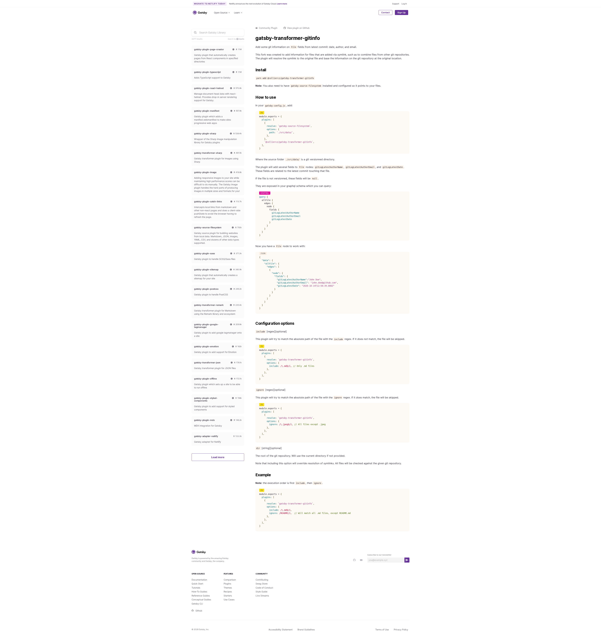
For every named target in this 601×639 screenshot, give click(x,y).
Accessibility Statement (281, 629)
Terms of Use (382, 629)
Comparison (230, 579)
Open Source (220, 12)
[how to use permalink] (253, 97)
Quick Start (197, 583)
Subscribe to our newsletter (379, 555)
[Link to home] (200, 12)
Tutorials (196, 587)
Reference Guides (201, 595)
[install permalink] (253, 70)
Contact (385, 12)
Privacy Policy (401, 629)
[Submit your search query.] (195, 32)
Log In (404, 4)
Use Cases (229, 599)
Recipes (228, 591)
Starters (228, 595)
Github (198, 610)
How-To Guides (199, 591)
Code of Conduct (264, 587)
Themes (228, 587)
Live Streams (262, 595)
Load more (217, 457)
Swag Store (261, 583)
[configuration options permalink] (253, 323)
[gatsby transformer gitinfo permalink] (253, 38)
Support (395, 4)
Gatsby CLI (197, 603)
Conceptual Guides (201, 599)
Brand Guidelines (306, 629)
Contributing (262, 579)
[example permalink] (253, 475)
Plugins (227, 583)
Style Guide (261, 591)
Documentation (199, 579)
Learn (237, 12)
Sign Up (401, 12)
